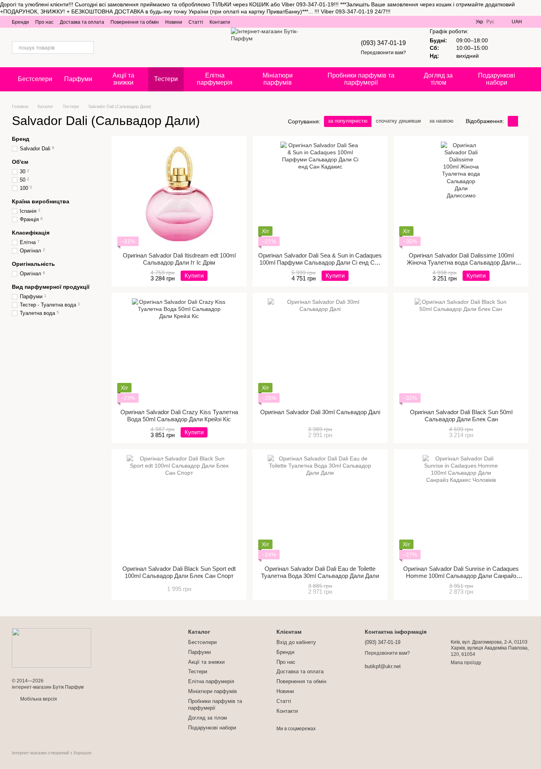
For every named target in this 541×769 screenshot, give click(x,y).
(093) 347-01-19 (383, 43)
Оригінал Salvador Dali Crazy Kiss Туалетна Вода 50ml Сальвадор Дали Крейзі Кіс (179, 415)
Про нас (44, 22)
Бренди (20, 22)
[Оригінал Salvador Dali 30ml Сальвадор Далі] (320, 350)
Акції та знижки (123, 79)
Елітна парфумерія (214, 79)
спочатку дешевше (398, 121)
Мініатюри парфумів (278, 79)
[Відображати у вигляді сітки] (513, 121)
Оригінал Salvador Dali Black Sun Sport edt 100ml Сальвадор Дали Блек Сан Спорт (179, 572)
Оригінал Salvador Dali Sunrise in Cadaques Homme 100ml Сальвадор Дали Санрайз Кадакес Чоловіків (461, 575)
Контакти (220, 22)
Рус (490, 21)
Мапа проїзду (466, 662)
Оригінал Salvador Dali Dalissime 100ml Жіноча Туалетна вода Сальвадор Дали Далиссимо (461, 262)
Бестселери (35, 79)
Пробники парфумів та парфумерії (361, 79)
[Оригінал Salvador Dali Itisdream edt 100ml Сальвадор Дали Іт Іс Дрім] (179, 194)
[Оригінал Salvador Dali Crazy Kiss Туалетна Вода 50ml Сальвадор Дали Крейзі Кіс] (179, 350)
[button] (534, 8)
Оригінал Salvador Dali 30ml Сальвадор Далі (320, 412)
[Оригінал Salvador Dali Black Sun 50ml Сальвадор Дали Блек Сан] (461, 350)
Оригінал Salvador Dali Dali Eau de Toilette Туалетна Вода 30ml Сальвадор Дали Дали (320, 572)
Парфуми (78, 79)
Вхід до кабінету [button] (296, 642)
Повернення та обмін (134, 22)
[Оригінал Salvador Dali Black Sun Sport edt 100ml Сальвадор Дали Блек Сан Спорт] (179, 507)
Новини (173, 22)
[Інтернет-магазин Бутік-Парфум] (51, 647)
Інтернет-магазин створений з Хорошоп (51, 752)
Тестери (166, 79)
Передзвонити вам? (383, 52)
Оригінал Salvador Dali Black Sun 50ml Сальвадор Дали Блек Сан (461, 415)
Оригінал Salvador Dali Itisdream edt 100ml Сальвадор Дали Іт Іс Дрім (179, 259)
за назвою (441, 121)
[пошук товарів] (87, 47)
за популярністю (348, 121)
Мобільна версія (38, 699)
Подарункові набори (496, 79)
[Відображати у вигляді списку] (523, 121)
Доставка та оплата (82, 22)
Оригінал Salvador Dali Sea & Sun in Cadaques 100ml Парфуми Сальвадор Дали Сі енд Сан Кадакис (320, 262)
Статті (196, 22)
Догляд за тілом (438, 79)
